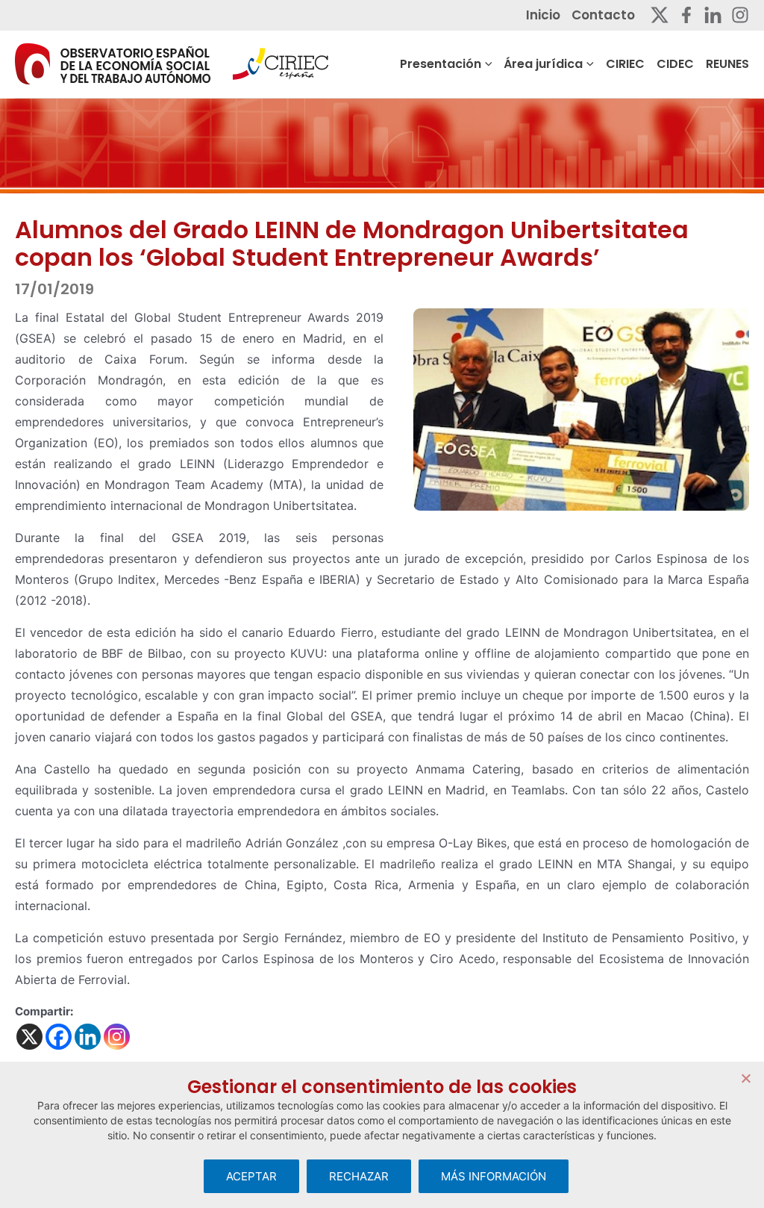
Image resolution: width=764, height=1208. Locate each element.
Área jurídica (543, 63)
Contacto (603, 15)
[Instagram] (740, 15)
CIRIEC (625, 63)
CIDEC (675, 63)
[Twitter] (659, 15)
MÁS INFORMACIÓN (493, 1176)
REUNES (727, 63)
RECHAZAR (359, 1176)
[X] (29, 1037)
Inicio (543, 15)
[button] (486, 64)
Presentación (440, 63)
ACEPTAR (251, 1176)
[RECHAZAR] (745, 1078)
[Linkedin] (713, 14)
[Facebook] (686, 15)
